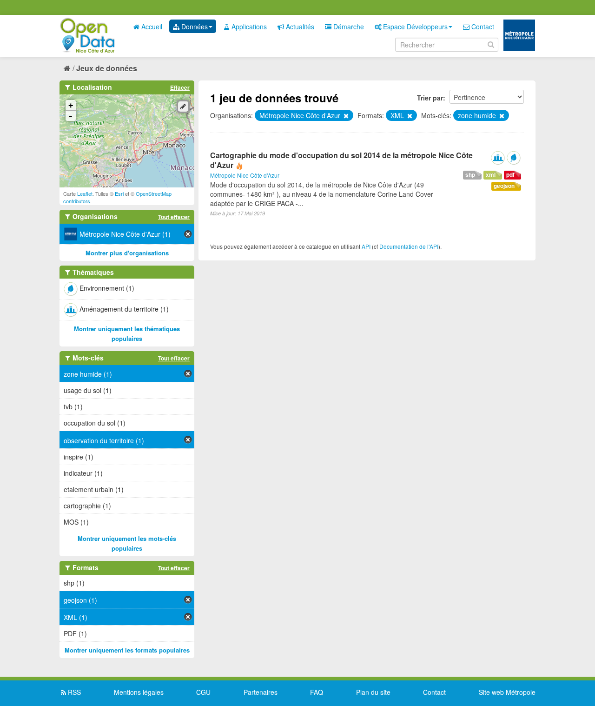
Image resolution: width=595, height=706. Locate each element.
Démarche (347, 26)
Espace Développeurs (414, 26)
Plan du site (373, 692)
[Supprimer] (345, 116)
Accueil (150, 26)
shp (470, 175)
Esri (119, 193)
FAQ (316, 692)
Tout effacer (174, 217)
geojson (504, 186)
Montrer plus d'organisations (127, 252)
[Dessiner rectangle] (183, 106)
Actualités (299, 26)
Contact (481, 26)
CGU (203, 692)
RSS (73, 692)
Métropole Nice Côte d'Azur (244, 175)
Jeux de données (106, 68)
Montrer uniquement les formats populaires (127, 650)
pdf (510, 175)
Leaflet (85, 193)
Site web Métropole (507, 692)
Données (193, 26)
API (366, 246)
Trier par (430, 97)
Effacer (180, 87)
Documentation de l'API (408, 246)
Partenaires (261, 692)
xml (491, 175)
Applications (248, 26)
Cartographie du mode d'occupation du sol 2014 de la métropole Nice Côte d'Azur (341, 160)
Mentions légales (139, 692)
